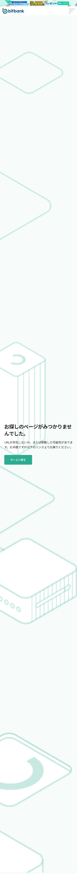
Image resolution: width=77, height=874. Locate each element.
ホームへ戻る (18, 459)
